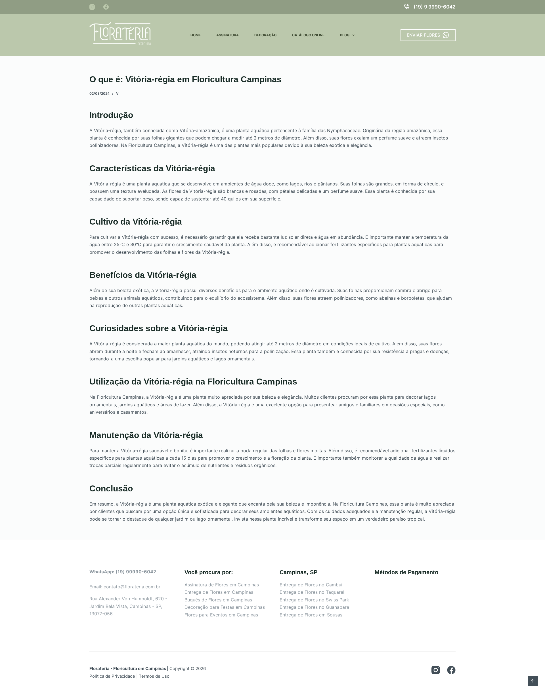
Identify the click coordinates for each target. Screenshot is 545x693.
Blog (344, 35)
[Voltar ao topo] (533, 681)
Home (195, 35)
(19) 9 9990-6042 (435, 7)
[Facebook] (106, 7)
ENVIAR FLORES (423, 35)
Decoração (265, 35)
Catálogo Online (308, 35)
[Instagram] (92, 7)
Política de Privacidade (112, 676)
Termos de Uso (154, 676)
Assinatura (227, 35)
